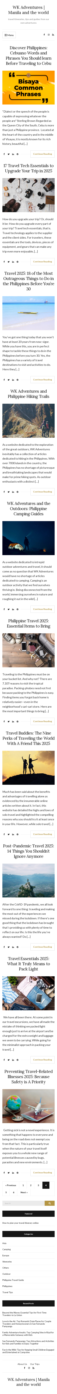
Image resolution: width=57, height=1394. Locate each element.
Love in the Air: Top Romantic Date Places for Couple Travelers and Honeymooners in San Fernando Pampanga (26, 1324)
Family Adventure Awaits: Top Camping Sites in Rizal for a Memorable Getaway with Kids (28, 1333)
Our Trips (35, 1364)
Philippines (7, 1286)
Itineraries (7, 1261)
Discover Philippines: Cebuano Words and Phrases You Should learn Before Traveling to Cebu (28, 55)
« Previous (10, 1185)
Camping (6, 1249)
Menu (10, 35)
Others (5, 1268)
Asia (4, 1243)
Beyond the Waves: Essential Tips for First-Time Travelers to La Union (24, 1313)
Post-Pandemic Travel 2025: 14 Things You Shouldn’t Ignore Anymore (28, 851)
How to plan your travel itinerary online (20, 1223)
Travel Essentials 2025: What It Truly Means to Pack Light (28, 964)
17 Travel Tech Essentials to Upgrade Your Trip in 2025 (28, 168)
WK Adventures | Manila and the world (28, 10)
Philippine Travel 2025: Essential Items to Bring (28, 623)
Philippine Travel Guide (13, 1280)
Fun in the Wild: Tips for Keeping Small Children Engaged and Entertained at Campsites (28, 1351)
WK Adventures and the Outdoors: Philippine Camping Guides (28, 508)
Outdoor (6, 1274)
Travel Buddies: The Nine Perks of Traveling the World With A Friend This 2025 (29, 738)
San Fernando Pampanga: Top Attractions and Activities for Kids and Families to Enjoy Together (28, 1342)
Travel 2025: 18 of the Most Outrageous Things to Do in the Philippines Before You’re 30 (28, 281)
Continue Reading (42, 154)
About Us (22, 1364)
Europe (5, 1255)
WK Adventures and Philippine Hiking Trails (28, 394)
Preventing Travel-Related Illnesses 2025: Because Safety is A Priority (28, 1076)
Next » (24, 1192)
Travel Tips (7, 1292)
